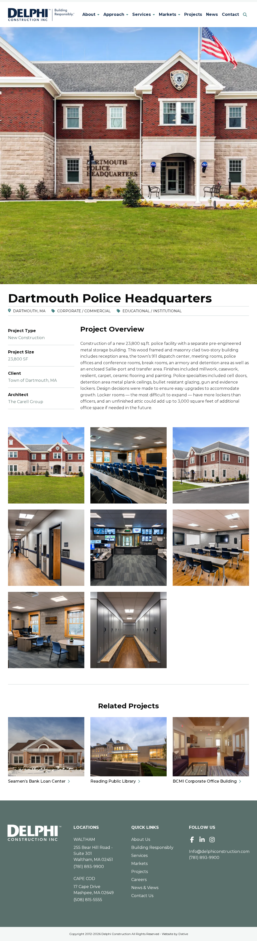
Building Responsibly (152, 847)
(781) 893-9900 (89, 866)
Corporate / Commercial (84, 311)
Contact (230, 14)
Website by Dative (175, 934)
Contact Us (142, 895)
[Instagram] (212, 840)
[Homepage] (34, 833)
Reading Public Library (113, 781)
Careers (139, 879)
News (212, 14)
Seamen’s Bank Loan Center (37, 781)
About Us (140, 839)
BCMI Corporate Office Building (205, 781)
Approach (113, 14)
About (88, 14)
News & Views (144, 887)
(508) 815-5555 (88, 899)
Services (141, 14)
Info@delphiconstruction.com (219, 851)
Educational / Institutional (152, 311)
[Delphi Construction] (41, 14)
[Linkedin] (202, 840)
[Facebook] (192, 840)
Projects (193, 14)
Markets (167, 14)
